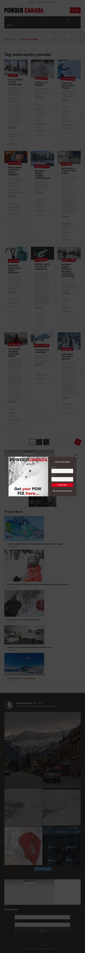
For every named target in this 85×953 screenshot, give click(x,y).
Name (53, 467)
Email (53, 475)
